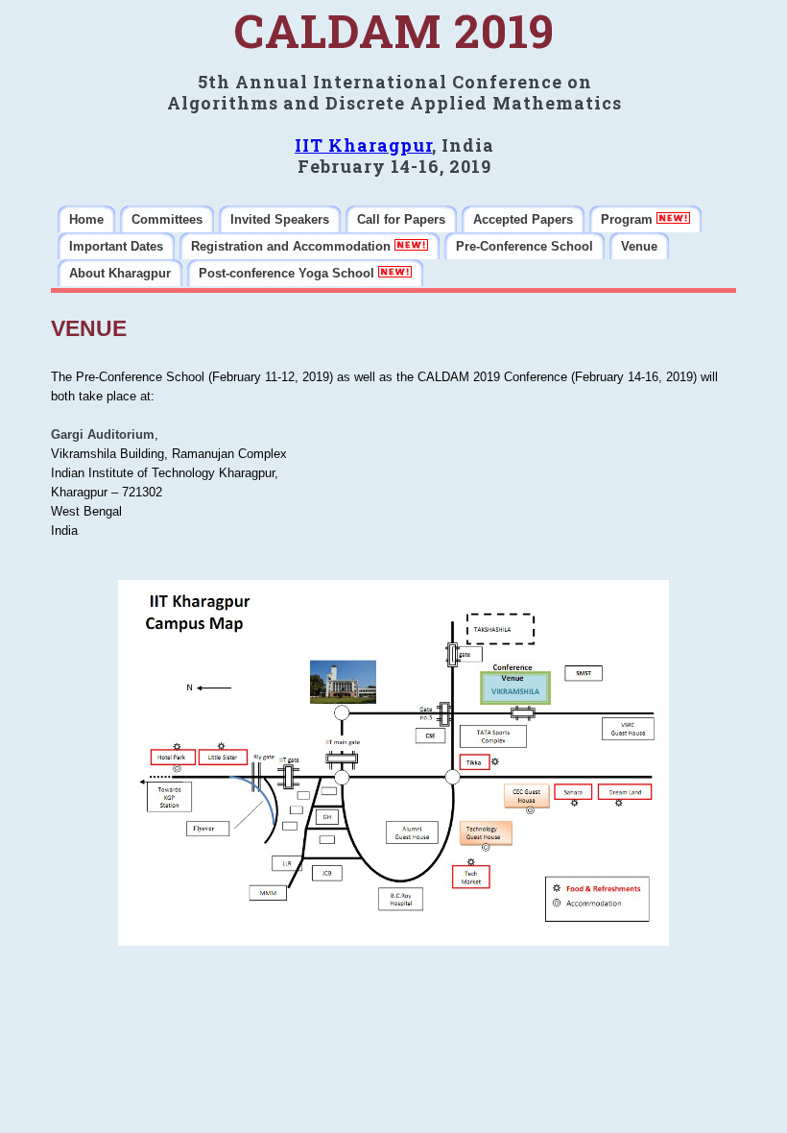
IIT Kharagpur (363, 145)
